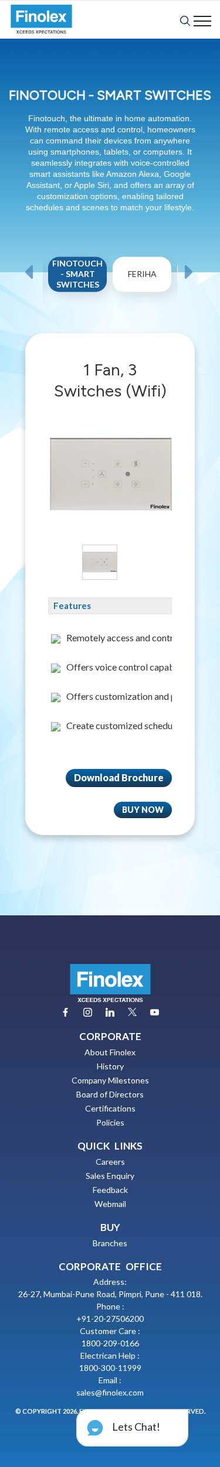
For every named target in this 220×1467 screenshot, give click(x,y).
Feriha (142, 274)
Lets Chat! (135, 1426)
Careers (110, 1162)
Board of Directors (110, 1094)
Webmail (110, 1204)
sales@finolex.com (110, 1392)
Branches (110, 1243)
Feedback (110, 1190)
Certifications (110, 1108)
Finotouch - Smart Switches (77, 274)
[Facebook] (65, 1012)
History (110, 1066)
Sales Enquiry (110, 1176)
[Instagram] (87, 1012)
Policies (110, 1122)
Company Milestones (110, 1080)
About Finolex (110, 1052)
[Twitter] (132, 1012)
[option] (78, 288)
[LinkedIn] (110, 1012)
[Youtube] (154, 1012)
